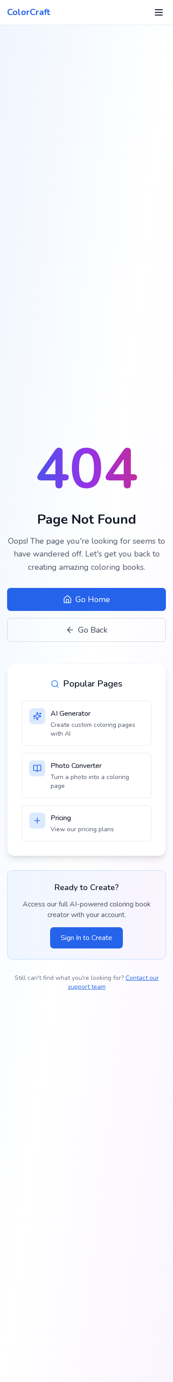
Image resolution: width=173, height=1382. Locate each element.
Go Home (92, 599)
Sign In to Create (86, 938)
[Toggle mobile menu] (159, 12)
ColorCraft (28, 12)
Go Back (92, 630)
